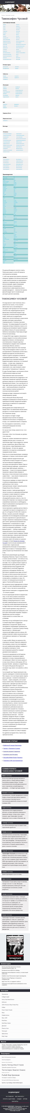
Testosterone (5, 994)
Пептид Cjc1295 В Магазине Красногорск (10, 1080)
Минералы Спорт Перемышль (7, 1062)
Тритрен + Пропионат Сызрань (11, 748)
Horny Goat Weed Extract (8, 999)
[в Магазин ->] (15, 960)
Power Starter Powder (7, 1010)
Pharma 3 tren (5, 1028)
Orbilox (3, 1007)
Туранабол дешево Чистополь (9, 1067)
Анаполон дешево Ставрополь (11, 751)
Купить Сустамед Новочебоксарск (12, 1082)
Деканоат (4, 1025)
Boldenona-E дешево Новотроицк (12, 745)
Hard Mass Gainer (6, 1023)
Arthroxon (4, 1002)
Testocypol (4, 1031)
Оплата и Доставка (9, 1099)
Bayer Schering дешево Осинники (9, 1057)
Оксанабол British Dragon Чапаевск (12, 757)
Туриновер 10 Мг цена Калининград (13, 760)
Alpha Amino (5, 1033)
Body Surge (4, 1036)
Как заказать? (19, 1096)
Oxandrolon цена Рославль (10, 754)
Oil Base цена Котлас (5, 1072)
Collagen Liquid (5, 996)
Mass (3, 1012)
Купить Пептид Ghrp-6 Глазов (13, 1065)
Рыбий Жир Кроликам (11, 1075)
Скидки (19, 1099)
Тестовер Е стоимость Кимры (9, 1077)
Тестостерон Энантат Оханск (13, 1070)
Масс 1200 (4, 1017)
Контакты (15, 1101)
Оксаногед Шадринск (6, 1059)
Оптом (25, 1099)
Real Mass (4, 1020)
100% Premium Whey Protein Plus (10, 1004)
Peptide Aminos (5, 1015)
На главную (10, 1096)
